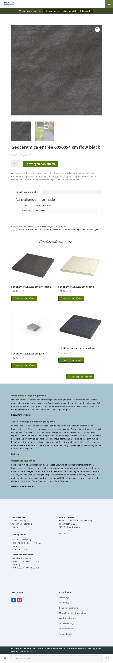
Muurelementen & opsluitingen (73, 613)
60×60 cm (40, 210)
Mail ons (63, 533)
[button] (97, 29)
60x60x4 (20, 229)
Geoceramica (30, 226)
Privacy (14, 527)
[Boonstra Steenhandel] (8, 4)
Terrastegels (60, 226)
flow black (46, 229)
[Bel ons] (109, 4)
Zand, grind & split (67, 618)
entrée (38, 229)
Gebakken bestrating (68, 608)
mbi (84, 229)
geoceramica (58, 229)
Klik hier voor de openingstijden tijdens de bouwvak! (68, 11)
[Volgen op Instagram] (19, 600)
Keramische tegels (45, 226)
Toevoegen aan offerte (40, 164)
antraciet (29, 229)
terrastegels (92, 229)
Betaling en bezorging (21, 524)
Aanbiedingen (65, 634)
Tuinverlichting (66, 623)
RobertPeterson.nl (80, 648)
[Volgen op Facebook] (13, 600)
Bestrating (64, 602)
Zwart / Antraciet (43, 205)
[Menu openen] (5, 658)
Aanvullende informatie (27, 192)
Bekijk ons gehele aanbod (80, 376)
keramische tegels (73, 229)
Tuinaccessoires (66, 628)
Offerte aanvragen (19, 520)
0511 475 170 (65, 530)
